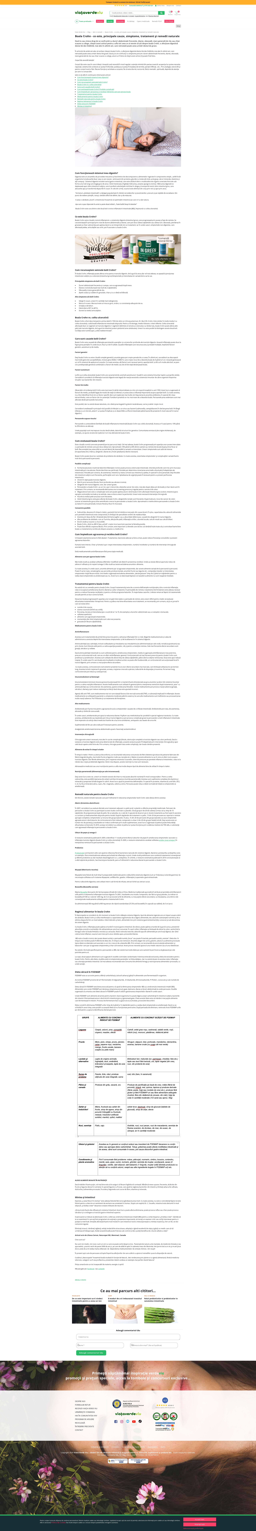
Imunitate (120, 21)
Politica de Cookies (58, 1522)
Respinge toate (200, 1524)
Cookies (115, 1447)
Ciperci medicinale (143, 21)
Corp (110, 1296)
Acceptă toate (199, 1519)
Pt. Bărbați (130, 21)
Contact (178, 5)
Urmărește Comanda (85, 1412)
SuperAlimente (140, 16)
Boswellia (83, 892)
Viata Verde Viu (80, 32)
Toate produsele (85, 21)
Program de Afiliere (84, 1419)
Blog (178, 26)
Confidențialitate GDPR (133, 1447)
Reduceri (100, 21)
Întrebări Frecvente (84, 1426)
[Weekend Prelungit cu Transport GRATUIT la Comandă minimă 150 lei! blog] (128, 249)
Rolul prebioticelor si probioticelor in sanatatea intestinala (161, 1299)
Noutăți (110, 21)
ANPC (163, 1447)
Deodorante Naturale (121, 16)
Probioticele (79, 853)
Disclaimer (153, 1447)
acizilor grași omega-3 (167, 840)
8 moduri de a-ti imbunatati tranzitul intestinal (125, 1299)
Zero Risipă (169, 21)
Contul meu (160, 5)
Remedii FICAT (157, 21)
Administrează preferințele (193, 1528)
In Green (131, 16)
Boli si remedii (149, 1296)
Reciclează (80, 1423)
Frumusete (76, 1296)
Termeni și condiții (100, 1447)
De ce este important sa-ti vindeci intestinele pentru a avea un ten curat (87, 1300)
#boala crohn (80, 1280)
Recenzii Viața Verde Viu (86, 1408)
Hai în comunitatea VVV (86, 1415)
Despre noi (170, 5)
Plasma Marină (153, 16)
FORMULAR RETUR (82, 1405)
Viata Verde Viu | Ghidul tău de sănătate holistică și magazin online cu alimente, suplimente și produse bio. (123, 1452)
